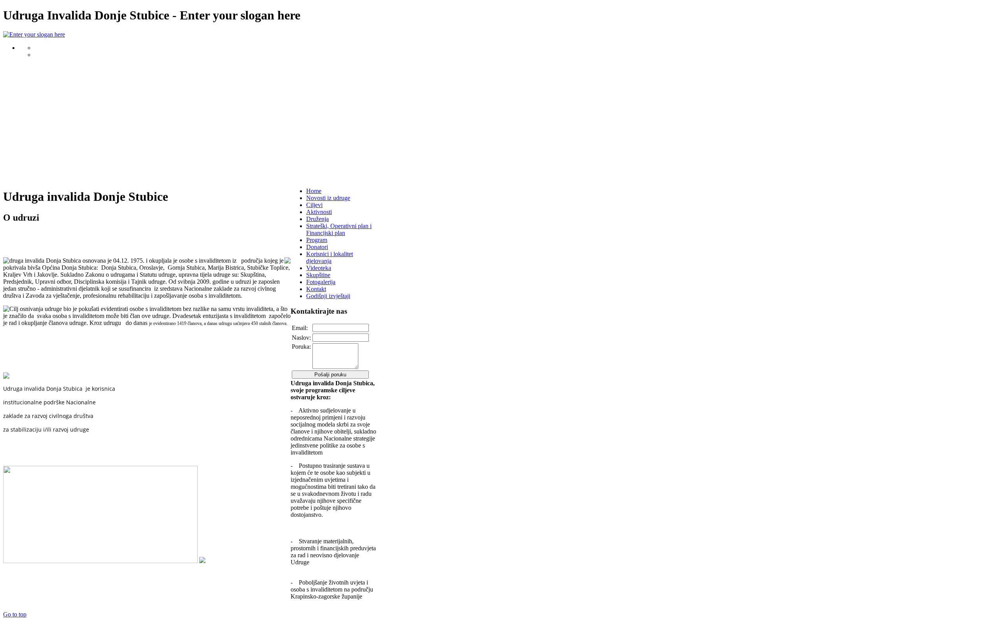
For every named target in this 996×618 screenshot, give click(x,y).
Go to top (14, 614)
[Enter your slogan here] (34, 34)
